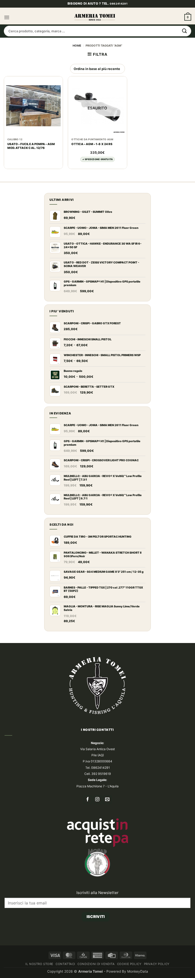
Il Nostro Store (39, 964)
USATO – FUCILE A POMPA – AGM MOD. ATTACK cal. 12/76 (31, 146)
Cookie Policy (129, 964)
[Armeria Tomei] (94, 17)
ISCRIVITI (96, 916)
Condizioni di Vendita (96, 964)
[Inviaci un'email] (107, 799)
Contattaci (65, 964)
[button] (7, 17)
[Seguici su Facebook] (87, 799)
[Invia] (184, 31)
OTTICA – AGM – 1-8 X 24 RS (91, 144)
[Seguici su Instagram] (97, 799)
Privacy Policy (157, 964)
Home (77, 45)
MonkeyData (137, 971)
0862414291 (118, 3)
